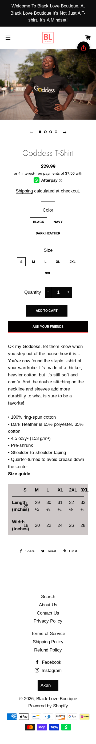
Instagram (51, 670)
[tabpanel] (48, 84)
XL (58, 262)
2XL (72, 262)
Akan (46, 685)
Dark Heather (48, 233)
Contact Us (48, 613)
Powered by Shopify (48, 705)
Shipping (24, 191)
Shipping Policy (48, 641)
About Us (48, 604)
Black (38, 222)
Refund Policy (48, 650)
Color (48, 210)
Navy (58, 222)
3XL (48, 273)
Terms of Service (48, 633)
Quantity (32, 292)
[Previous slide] (31, 132)
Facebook (51, 662)
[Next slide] (64, 132)
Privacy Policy (48, 621)
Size (48, 250)
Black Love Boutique (56, 698)
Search (48, 596)
